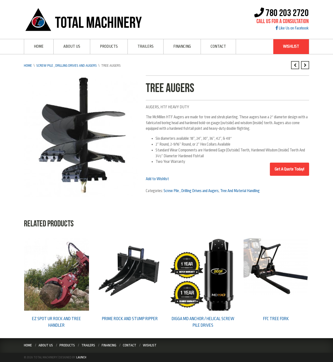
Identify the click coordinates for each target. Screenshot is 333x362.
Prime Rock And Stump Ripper (130, 318)
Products (109, 46)
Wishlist (291, 46)
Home (39, 46)
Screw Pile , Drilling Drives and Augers (66, 65)
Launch (81, 357)
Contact (218, 46)
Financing (182, 46)
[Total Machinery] (85, 19)
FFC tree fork (276, 318)
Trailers (145, 46)
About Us (71, 46)
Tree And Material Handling (240, 191)
